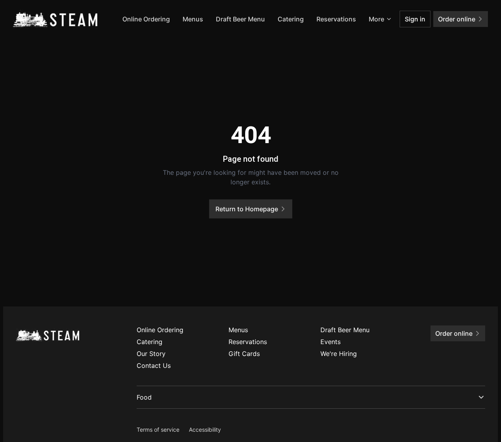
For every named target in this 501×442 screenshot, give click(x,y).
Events (330, 342)
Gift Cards (244, 354)
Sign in (415, 19)
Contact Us (154, 365)
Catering (291, 19)
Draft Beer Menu (240, 19)
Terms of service (158, 429)
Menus (193, 19)
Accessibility (205, 429)
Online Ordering (146, 19)
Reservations (336, 19)
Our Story (151, 354)
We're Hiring (338, 354)
